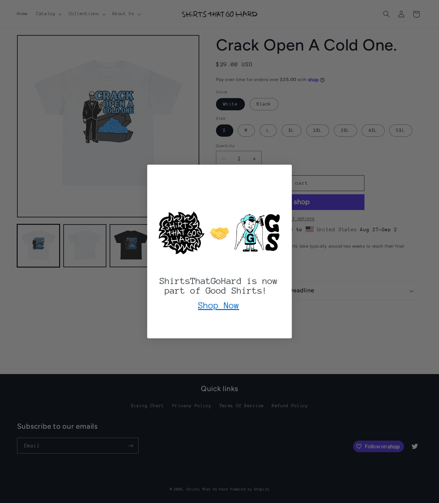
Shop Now (218, 305)
